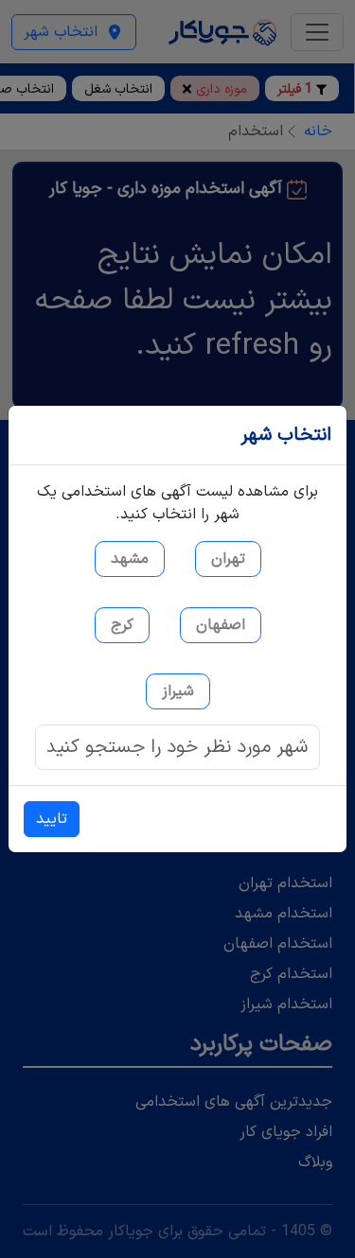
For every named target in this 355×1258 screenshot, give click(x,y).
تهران (228, 559)
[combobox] (177, 747)
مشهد (130, 559)
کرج (122, 625)
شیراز (178, 691)
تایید (51, 819)
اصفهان (220, 625)
